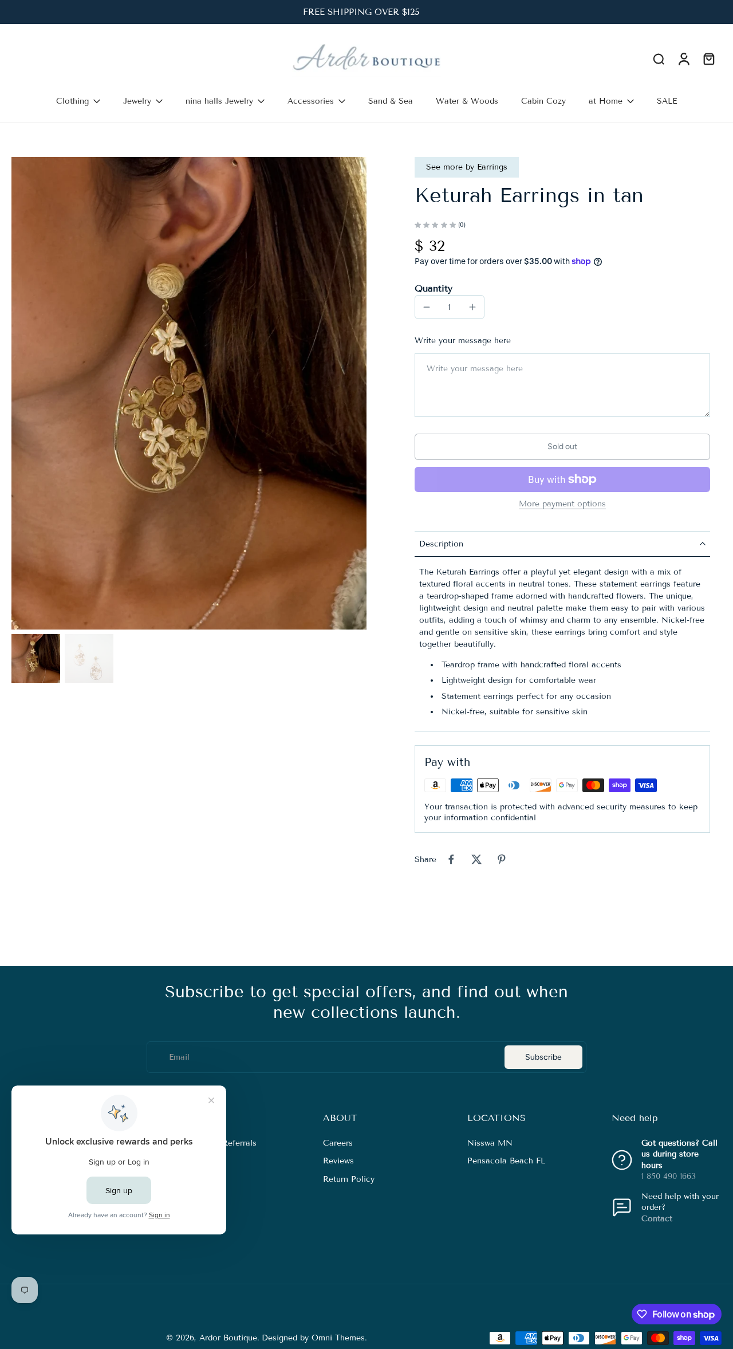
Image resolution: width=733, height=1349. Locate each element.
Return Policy (349, 1178)
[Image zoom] (188, 393)
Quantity (433, 288)
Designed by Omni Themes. (314, 1338)
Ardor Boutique (228, 1338)
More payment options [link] (562, 504)
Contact (656, 1218)
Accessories (310, 101)
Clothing (72, 101)
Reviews (338, 1161)
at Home (605, 101)
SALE (667, 101)
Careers (338, 1143)
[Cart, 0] (709, 59)
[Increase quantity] (472, 307)
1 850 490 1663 (668, 1176)
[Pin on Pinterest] (501, 859)
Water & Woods (467, 101)
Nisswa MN (490, 1143)
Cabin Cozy (543, 101)
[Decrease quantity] (426, 307)
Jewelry (137, 101)
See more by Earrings (466, 167)
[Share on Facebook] (451, 859)
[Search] (658, 58)
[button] (562, 447)
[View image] (35, 658)
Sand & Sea (390, 101)
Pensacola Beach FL (506, 1161)
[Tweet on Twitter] (476, 859)
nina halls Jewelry (219, 101)
